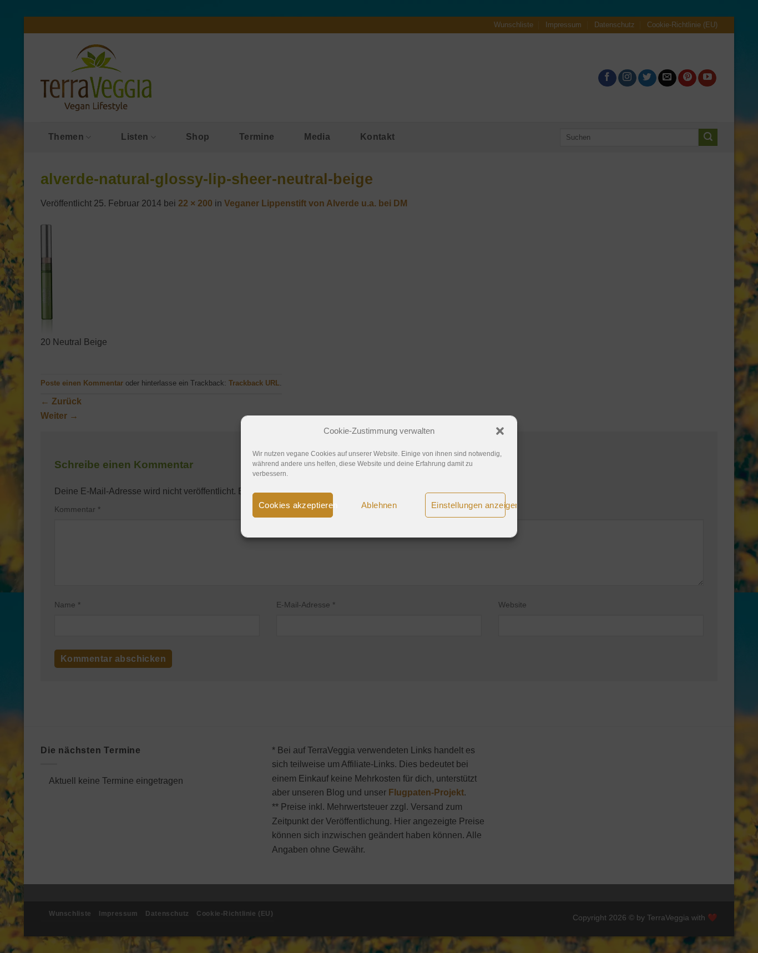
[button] (500, 431)
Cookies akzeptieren (296, 505)
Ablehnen (379, 505)
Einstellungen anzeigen (468, 505)
